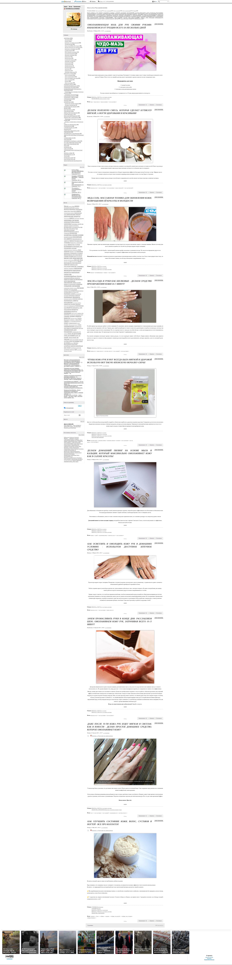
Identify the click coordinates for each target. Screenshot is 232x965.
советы (66, 321)
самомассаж (72, 314)
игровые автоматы (73, 225)
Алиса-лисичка (74, 449)
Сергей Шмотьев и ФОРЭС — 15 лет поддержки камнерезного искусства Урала (73, 383)
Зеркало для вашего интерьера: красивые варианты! (72, 376)
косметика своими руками (73, 235)
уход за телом (110, 715)
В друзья (75, 29)
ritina (80, 446)
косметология (68, 237)
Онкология (67, 56)
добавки (102, 916)
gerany (81, 443)
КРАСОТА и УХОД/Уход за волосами (100, 910)
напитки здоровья (77, 266)
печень (75, 288)
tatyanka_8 (66, 447)
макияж (66, 251)
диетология (66, 218)
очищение (79, 284)
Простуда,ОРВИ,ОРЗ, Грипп (72, 46)
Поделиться (159, 104)
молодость (78, 263)
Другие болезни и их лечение (72, 47)
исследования (74, 227)
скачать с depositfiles (76, 320)
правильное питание (69, 304)
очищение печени (68, 288)
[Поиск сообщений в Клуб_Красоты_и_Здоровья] (79, 406)
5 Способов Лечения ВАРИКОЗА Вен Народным (77, 171)
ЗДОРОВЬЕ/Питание (96, 908)
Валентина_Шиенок (69, 451)
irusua (65, 445)
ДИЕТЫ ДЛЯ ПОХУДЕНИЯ (70, 113)
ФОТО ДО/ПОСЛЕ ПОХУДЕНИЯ (72, 160)
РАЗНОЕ (66, 100)
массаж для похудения (69, 260)
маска (66, 255)
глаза (71, 211)
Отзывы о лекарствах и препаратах (74, 122)
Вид (155, 2)
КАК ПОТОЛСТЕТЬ (68, 159)
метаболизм (75, 261)
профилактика (72, 305)
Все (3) (82, 421)
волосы (66, 209)
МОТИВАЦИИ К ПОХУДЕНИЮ (71, 133)
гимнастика (67, 211)
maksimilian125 (75, 445)
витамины (77, 207)
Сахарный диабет (69, 59)
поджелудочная (67, 290)
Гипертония (68, 63)
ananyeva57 (67, 443)
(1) (80, 192)
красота (73, 241)
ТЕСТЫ (66, 156)
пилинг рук (93, 351)
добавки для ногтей (115, 916)
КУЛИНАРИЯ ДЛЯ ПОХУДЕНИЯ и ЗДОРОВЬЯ (112, 16)
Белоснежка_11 (72, 450)
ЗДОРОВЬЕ (67, 38)
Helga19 (76, 437)
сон (70, 321)
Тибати (74, 460)
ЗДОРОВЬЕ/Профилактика (97, 907)
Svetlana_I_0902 (70, 442)
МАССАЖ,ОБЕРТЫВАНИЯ (71, 116)
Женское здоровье (69, 55)
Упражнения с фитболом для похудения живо (76, 195)
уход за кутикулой (128, 187)
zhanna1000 (76, 447)
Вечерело (77, 451)
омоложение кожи (103, 535)
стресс (78, 323)
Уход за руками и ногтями (71, 78)
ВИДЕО (66, 108)
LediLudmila (67, 440)
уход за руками (74, 341)
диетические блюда (73, 214)
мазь (92, 101)
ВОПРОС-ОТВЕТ (68, 153)
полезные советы (71, 300)
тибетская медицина (72, 324)
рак (65, 307)
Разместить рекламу (209, 959)
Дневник (158, 24)
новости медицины (76, 279)
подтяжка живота (68, 292)
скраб (96, 535)
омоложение (71, 281)
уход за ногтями (110, 187)
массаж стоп (66, 261)
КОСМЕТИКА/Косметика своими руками (101, 98)
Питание (67, 39)
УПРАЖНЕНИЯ (68, 99)
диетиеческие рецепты (69, 213)
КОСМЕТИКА (67, 102)
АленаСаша (67, 449)
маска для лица (73, 255)
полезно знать (70, 294)
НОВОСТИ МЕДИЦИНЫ (70, 124)
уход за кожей (69, 335)
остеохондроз (72, 284)
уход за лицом (119, 535)
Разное (67, 41)
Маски (66, 206)
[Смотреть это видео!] (68, 172)
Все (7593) (81, 435)
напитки (67, 265)
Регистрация (79, 1)
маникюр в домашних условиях (73, 253)
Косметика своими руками (71, 103)
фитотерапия (67, 344)
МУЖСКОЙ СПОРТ (69, 157)
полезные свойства (77, 299)
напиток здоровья (69, 268)
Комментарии (77, 6)
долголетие (76, 218)
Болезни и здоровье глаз (71, 49)
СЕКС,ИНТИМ (67, 148)
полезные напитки (74, 295)
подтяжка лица (75, 292)
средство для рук (108, 351)
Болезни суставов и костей (72, 42)
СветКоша (79, 457)
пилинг (105, 272)
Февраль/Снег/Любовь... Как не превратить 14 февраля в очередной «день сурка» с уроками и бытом (73, 392)
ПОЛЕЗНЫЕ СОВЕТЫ (69, 97)
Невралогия (68, 70)
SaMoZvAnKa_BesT (73, 441)
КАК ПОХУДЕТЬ (68, 109)
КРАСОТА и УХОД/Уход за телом (99, 266)
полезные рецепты (68, 298)
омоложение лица (70, 282)
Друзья (70, 6)
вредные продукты (76, 209)
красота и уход (74, 244)
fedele (71, 443)
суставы (66, 325)
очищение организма (72, 286)
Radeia (66, 441)
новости (66, 279)
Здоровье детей (69, 61)
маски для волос (78, 256)
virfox (71, 447)
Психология (68, 64)
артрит (70, 206)
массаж (79, 258)
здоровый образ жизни (71, 222)
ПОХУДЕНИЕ (67, 111)
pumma (76, 446)
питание (80, 288)
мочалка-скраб (94, 440)
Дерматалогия (68, 66)
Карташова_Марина (69, 452)
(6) (80, 180)
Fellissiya (72, 437)
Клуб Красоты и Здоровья (64, 8)
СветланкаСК (67, 459)
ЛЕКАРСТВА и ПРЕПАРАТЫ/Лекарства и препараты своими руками (107, 809)
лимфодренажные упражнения (71, 250)
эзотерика (79, 349)
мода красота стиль (69, 263)
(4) (80, 198)
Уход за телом (68, 79)
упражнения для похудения (70, 331)
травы (79, 325)
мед (71, 261)
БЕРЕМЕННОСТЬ (68, 154)
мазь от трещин (104, 101)
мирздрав (77, 426)
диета (78, 211)
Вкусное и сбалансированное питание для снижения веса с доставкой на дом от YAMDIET (72, 361)
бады (73, 206)
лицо (79, 250)
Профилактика (68, 44)
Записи (65, 6)
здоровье (68, 224)
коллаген (93, 916)
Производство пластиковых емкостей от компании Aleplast (72, 369)
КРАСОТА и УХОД (68, 73)
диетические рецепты (72, 216)
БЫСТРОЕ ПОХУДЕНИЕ (70, 144)
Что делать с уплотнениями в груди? (76, 189)
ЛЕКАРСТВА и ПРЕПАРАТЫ (71, 117)
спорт (66, 323)
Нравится (152, 104)
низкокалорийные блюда (72, 276)
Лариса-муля (78, 452)
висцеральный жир (69, 208)
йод (79, 227)
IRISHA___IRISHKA (69, 438)
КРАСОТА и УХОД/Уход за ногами (99, 267)
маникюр (80, 251)
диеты (71, 218)
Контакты (209, 958)
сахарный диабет (79, 314)
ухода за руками (124, 351)
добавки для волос (91, 917)
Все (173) (81, 357)
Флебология (68, 58)
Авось (101, 1)
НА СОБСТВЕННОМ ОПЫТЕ (71, 142)
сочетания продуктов (76, 321)
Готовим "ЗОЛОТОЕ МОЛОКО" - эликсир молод (77, 177)
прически (77, 304)
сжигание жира (73, 318)
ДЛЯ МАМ (66, 139)
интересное (67, 227)
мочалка (118, 440)
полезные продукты (72, 297)
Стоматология (68, 50)
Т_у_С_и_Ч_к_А (68, 460)
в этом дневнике (69, 408)
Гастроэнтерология (70, 53)
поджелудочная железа (77, 291)
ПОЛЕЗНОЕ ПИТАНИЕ (70, 87)
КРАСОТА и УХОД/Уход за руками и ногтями (102, 97)
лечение (73, 248)
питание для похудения (70, 289)
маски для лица (70, 258)
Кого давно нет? (68, 425)
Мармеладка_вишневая (70, 455)
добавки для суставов (127, 916)
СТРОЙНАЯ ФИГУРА (69, 127)
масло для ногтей (119, 187)
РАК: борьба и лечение (71, 52)
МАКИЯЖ (66, 129)
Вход (85, 1)
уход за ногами (73, 339)
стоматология (73, 323)
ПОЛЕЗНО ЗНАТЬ (68, 84)
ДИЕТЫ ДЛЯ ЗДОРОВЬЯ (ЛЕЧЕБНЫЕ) (74, 135)
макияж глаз (73, 251)
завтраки (82, 218)
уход (92, 812)
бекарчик (66, 461)
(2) (79, 174)
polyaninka (71, 446)
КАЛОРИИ (66, 147)
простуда (66, 305)
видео (77, 206)
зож (82, 224)
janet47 (69, 445)
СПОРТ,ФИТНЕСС (68, 114)
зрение (66, 225)
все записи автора (108, 736)
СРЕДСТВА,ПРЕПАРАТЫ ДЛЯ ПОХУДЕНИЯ (125, 13)
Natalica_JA (73, 440)
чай (75, 349)
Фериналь (79, 460)
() (146, 104)
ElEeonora (66, 437)
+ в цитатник (107, 31)
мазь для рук (96, 101)
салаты (75, 313)
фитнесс (76, 343)
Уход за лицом (68, 75)
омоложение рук (113, 812)
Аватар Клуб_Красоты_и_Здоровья (73, 19)
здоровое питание (71, 220)
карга (77, 461)
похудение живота (77, 302)
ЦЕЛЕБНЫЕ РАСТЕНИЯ (70, 106)
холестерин (74, 344)
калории (72, 230)
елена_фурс (72, 461)
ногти (65, 281)
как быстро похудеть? (73, 227)
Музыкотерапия (69, 67)
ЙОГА (65, 145)
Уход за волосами (69, 76)
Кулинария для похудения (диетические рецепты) (71, 95)
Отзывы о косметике (70, 105)
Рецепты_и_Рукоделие (70, 428)
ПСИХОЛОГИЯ (68, 126)
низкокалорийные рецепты (72, 278)
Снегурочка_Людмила (77, 459)
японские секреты (111, 440)
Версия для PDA (209, 957)
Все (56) (82, 167)
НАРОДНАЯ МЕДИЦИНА (70, 86)
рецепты (69, 308)
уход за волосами (74, 334)
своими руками (69, 316)
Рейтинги (93, 1)
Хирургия (67, 69)
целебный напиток (69, 349)
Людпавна (71, 454)
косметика (73, 233)
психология (79, 306)
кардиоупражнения (69, 231)
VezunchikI (77, 442)
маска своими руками (73, 255)
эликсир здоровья (68, 351)
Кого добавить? (77, 425)
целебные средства (76, 348)
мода (79, 261)
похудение (68, 302)
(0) (81, 362)
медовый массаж (98, 272)
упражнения (69, 326)
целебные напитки (70, 346)
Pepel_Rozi (79, 440)
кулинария (68, 246)
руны (72, 313)
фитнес (71, 343)
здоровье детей (76, 224)
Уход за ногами (69, 83)
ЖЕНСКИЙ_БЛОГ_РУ (69, 426)
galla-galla (76, 443)
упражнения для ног (77, 328)
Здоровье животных (70, 72)
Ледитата (66, 454)
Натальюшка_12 (68, 456)
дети (74, 211)
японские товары (102, 440)
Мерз (78, 455)
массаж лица (78, 260)
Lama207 (76, 438)
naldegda (66, 446)
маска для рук (100, 351)
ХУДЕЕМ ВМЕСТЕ (68, 138)
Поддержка (153, 1)
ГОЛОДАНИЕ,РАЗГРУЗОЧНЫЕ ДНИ (73, 150)
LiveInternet (66, 2)
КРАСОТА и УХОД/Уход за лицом (99, 529)
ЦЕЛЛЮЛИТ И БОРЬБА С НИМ (72, 141)
